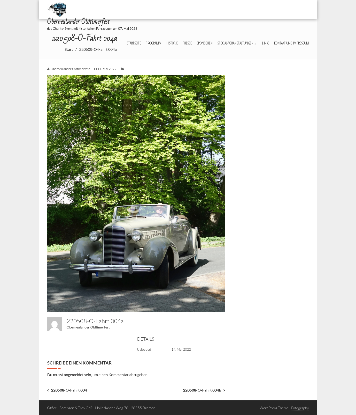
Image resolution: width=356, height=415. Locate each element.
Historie (172, 43)
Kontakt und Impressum (291, 43)
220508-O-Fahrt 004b (202, 390)
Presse (187, 43)
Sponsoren (205, 43)
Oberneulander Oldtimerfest (88, 327)
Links (265, 43)
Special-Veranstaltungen (235, 43)
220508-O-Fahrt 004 (69, 390)
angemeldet (74, 374)
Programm (154, 43)
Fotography (300, 408)
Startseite (134, 43)
